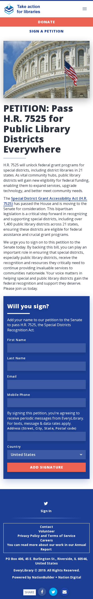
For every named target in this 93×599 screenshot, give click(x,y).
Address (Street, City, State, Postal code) (41, 428)
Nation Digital (69, 577)
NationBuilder (43, 577)
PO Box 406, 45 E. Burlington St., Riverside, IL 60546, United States (47, 561)
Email (12, 376)
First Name (16, 340)
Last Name (16, 358)
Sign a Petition (46, 31)
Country (14, 446)
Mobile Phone (18, 394)
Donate (46, 21)
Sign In (46, 511)
